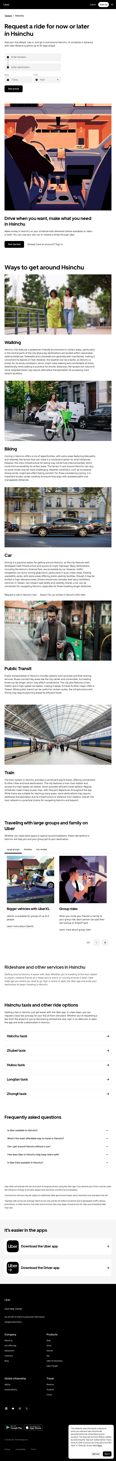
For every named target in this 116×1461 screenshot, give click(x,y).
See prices (13, 88)
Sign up (103, 4)
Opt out (95, 1454)
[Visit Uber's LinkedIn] (6, 1408)
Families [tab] (28, 849)
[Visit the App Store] (33, 1427)
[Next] (105, 942)
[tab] (51, 849)
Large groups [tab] (13, 849)
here (99, 1445)
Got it (107, 1454)
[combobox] (11, 57)
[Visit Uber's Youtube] (13, 1408)
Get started (14, 244)
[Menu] (112, 4)
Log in (93, 4)
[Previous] (96, 942)
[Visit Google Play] (14, 1428)
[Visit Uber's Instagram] (19, 1408)
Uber (6, 4)
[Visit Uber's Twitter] (26, 1408)
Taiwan (8, 15)
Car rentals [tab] (41, 849)
